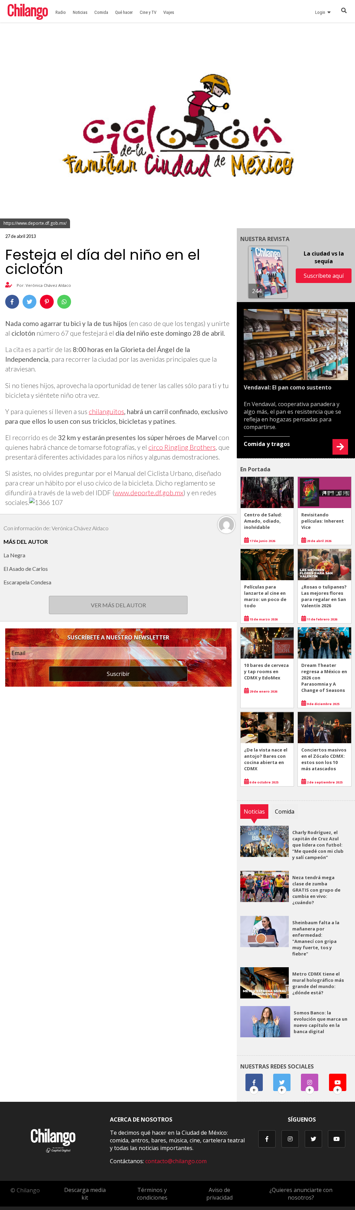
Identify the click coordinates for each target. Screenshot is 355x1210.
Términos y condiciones (152, 1193)
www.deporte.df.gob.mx (148, 493)
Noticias (80, 12)
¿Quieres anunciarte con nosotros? (300, 1193)
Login (321, 12)
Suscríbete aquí (324, 276)
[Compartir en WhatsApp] (64, 302)
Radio (60, 12)
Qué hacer (124, 12)
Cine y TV (148, 12)
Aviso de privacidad (219, 1193)
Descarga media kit (85, 1193)
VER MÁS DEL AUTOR (118, 605)
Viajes (168, 12)
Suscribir (118, 674)
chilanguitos (106, 411)
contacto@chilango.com (176, 1161)
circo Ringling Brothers (182, 447)
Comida (101, 12)
